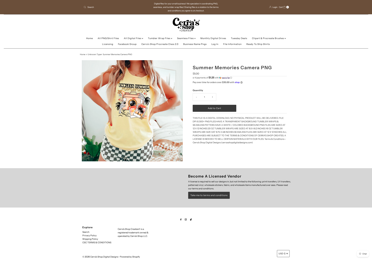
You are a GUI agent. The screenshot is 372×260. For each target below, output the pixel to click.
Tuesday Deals (239, 38)
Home (89, 38)
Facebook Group (127, 44)
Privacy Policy (89, 235)
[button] (240, 77)
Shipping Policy (90, 239)
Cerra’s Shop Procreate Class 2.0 (159, 44)
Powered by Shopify (130, 256)
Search (85, 232)
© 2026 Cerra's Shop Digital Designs (100, 256)
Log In (214, 44)
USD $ (282, 253)
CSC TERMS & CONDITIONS (96, 242)
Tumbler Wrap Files (159, 38)
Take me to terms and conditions (209, 195)
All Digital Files (133, 38)
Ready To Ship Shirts (258, 44)
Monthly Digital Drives (213, 38)
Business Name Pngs (195, 44)
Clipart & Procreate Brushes (268, 38)
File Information (232, 44)
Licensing (107, 44)
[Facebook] (180, 219)
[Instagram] (186, 219)
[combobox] (116, 7)
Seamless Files (185, 38)
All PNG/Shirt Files (108, 38)
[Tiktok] (191, 219)
